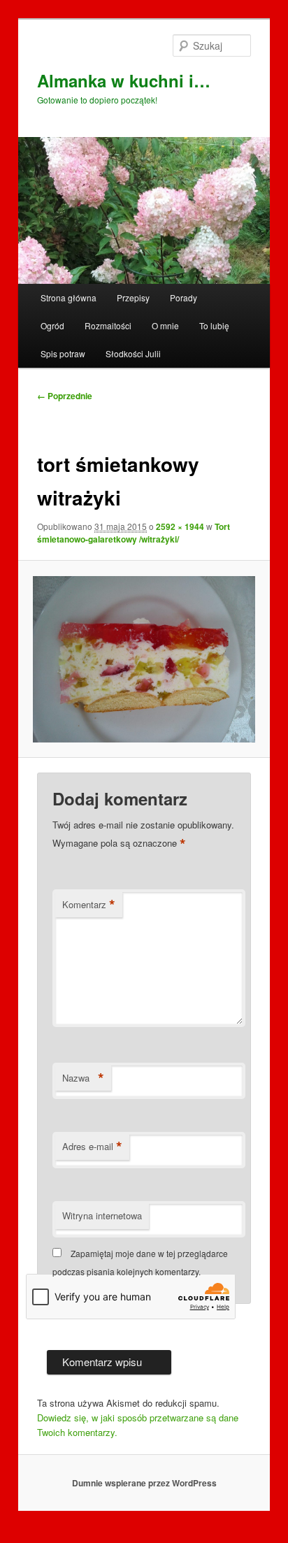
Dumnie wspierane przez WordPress (144, 1483)
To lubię (214, 325)
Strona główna (68, 297)
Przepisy (133, 297)
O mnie (165, 325)
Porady (183, 297)
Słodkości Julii (133, 353)
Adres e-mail (92, 1146)
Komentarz (88, 904)
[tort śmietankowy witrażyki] (143, 659)
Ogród (52, 325)
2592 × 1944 (180, 526)
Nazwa (83, 1078)
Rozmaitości (108, 325)
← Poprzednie (64, 395)
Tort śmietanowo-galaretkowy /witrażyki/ (133, 532)
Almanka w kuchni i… (123, 80)
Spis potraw (63, 353)
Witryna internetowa (102, 1215)
